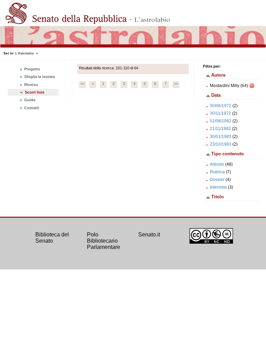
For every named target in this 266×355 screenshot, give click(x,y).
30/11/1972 (220, 113)
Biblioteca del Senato (52, 238)
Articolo (217, 164)
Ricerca (30, 85)
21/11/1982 (220, 128)
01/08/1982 (220, 121)
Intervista (218, 187)
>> (176, 83)
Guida (29, 100)
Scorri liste (34, 92)
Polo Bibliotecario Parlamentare (103, 241)
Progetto (31, 69)
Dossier (217, 179)
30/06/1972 (220, 105)
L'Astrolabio (24, 53)
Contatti (31, 108)
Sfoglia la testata (39, 77)
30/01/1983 (220, 136)
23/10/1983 (220, 144)
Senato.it (149, 234)
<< (82, 83)
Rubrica (217, 172)
